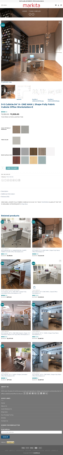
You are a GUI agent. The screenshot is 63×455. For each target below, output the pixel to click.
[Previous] (4, 52)
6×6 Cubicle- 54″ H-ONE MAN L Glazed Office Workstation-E (44, 292)
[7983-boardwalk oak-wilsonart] (25, 151)
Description (4, 191)
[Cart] (61, 5)
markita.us (36, 453)
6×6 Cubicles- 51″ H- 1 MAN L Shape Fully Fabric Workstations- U (45, 333)
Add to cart (12, 168)
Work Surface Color (6, 155)
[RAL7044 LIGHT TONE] (16, 140)
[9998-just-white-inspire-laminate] (50, 151)
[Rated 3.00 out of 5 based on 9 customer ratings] (31, 111)
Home (24, 11)
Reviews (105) (5, 196)
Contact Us (4, 421)
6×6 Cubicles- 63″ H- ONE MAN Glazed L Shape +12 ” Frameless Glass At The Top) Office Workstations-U (15, 333)
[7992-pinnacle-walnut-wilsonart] (33, 151)
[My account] (58, 5)
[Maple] (33, 160)
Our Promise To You (7, 415)
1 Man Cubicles (35, 11)
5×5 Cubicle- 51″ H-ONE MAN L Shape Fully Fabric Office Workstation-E (46, 251)
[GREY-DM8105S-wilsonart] (25, 160)
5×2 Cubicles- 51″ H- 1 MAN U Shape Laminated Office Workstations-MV (14, 375)
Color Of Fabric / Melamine (6, 128)
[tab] (31, 191)
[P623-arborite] (42, 160)
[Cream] (25, 129)
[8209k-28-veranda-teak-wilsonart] (42, 151)
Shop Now (24, 204)
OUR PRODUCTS (6, 409)
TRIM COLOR (4, 139)
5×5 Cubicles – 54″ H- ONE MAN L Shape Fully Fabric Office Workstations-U (46, 375)
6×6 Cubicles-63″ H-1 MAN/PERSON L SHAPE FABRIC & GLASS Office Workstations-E (13, 251)
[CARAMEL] (16, 129)
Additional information (8, 194)
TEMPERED (45, 202)
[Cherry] (16, 160)
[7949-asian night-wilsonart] (16, 151)
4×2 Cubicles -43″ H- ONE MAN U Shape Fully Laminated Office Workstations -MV (13, 292)
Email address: (5, 429)
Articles (3, 418)
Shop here (4, 412)
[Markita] (31, 5)
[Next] (58, 52)
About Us (4, 406)
